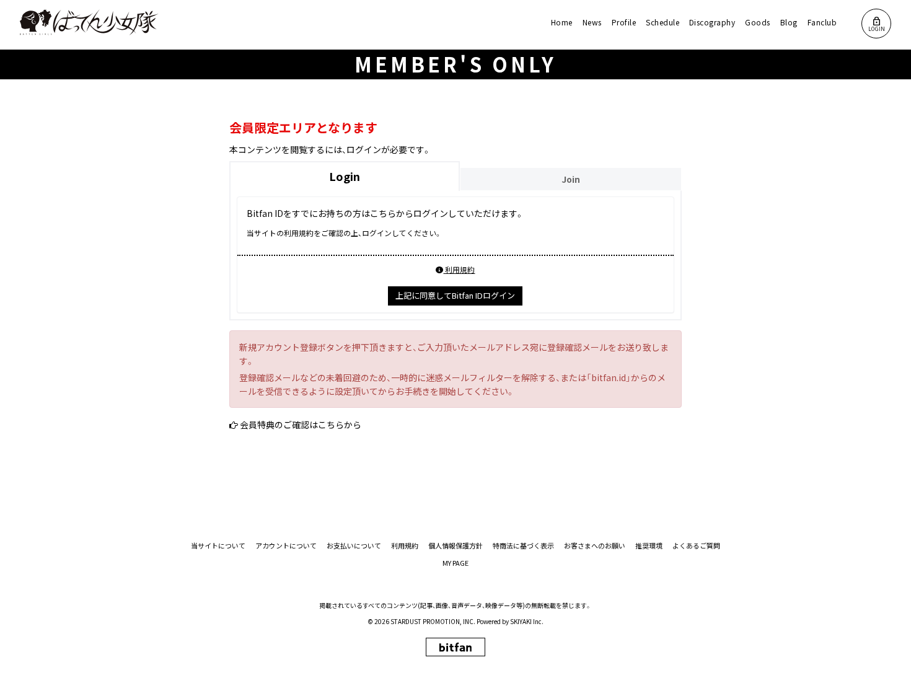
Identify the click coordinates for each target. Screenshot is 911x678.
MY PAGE (455, 563)
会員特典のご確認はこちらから (300, 424)
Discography (712, 22)
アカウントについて (286, 545)
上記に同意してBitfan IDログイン (455, 295)
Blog (789, 22)
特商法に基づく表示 (523, 545)
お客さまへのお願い (594, 545)
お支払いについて (354, 545)
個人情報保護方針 (455, 545)
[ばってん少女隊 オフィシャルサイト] (89, 22)
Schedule (662, 22)
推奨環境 (648, 545)
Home (562, 22)
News (592, 22)
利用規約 (459, 269)
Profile (624, 22)
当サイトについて (218, 545)
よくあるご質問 (696, 545)
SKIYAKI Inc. (527, 621)
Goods (757, 22)
